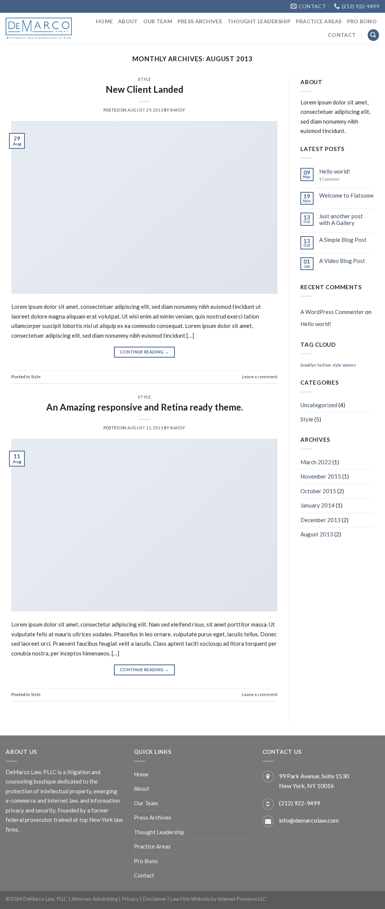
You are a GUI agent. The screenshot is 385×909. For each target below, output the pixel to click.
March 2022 (315, 462)
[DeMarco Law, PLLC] (39, 28)
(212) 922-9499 (299, 802)
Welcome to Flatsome (346, 195)
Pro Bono (362, 21)
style (336, 364)
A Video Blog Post (342, 260)
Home (104, 21)
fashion (324, 364)
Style (144, 79)
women (349, 364)
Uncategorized (318, 405)
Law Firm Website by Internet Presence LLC (218, 899)
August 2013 (316, 534)
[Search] (373, 35)
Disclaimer (154, 899)
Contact (342, 35)
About (128, 21)
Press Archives (199, 21)
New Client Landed (144, 89)
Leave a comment (259, 376)
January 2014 (317, 505)
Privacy (130, 899)
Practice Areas (319, 21)
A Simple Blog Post (343, 239)
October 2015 (318, 491)
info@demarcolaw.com (309, 820)
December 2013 (320, 519)
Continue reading (144, 351)
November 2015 (320, 476)
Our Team (157, 21)
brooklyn (308, 364)
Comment (329, 179)
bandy (177, 110)
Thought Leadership (259, 21)
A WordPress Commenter (332, 311)
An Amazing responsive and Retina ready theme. (144, 407)
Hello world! (334, 171)
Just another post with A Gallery (341, 219)
